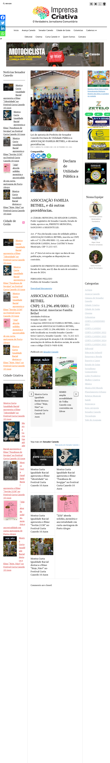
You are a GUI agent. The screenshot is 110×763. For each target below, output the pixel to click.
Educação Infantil (93, 352)
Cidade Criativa (92, 305)
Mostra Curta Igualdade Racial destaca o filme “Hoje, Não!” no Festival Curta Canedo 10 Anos (40, 566)
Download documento (41, 288)
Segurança (90, 403)
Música (88, 383)
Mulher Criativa (92, 379)
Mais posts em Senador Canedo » (67, 445)
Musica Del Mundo (94, 387)
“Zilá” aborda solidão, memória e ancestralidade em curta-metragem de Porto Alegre (67, 522)
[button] (31, 394)
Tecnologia (90, 415)
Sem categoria (92, 407)
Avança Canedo (28, 30)
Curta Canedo (51, 36)
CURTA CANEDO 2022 (95, 332)
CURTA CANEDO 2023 (95, 336)
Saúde (88, 399)
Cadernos (90, 30)
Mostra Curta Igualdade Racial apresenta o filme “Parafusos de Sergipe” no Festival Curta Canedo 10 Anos (68, 479)
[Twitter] (38, 155)
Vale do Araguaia (93, 419)
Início (16, 30)
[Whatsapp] (49, 155)
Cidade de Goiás (63, 30)
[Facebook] (33, 155)
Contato (82, 36)
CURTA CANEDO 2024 (95, 340)
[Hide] (1, 39)
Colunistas (78, 30)
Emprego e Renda (93, 356)
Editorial (28, 36)
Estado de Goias (92, 364)
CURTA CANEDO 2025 (95, 344)
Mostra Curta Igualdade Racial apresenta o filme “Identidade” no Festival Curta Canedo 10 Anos (40, 477)
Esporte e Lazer (92, 360)
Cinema (39, 36)
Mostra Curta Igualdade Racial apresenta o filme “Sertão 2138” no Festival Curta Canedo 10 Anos (40, 523)
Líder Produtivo (92, 375)
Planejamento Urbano (95, 391)
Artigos (88, 289)
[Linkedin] (43, 155)
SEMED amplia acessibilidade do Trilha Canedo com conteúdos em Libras (66, 401)
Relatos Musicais (93, 395)
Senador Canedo (46, 30)
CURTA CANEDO (93, 328)
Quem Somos (69, 36)
